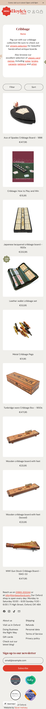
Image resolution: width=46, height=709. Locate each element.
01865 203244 (23, 592)
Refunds (30, 625)
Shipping (30, 620)
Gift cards (8, 636)
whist (34, 64)
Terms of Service (34, 633)
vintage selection (18, 45)
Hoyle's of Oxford (18, 704)
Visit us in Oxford (11, 625)
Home (23, 34)
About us (7, 620)
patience (21, 64)
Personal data (33, 629)
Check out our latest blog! (10, 643)
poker (28, 61)
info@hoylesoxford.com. (18, 595)
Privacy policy (33, 638)
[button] (29, 11)
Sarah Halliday (21, 707)
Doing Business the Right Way (10, 631)
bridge (35, 61)
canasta (12, 64)
